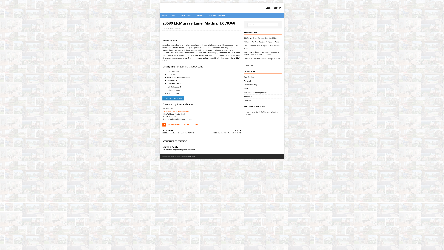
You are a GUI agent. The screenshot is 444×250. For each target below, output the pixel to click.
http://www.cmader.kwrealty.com (175, 111)
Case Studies (186, 15)
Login (268, 8)
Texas (196, 125)
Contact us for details (173, 98)
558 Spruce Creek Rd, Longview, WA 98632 (260, 38)
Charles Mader (174, 125)
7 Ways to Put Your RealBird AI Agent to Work (261, 42)
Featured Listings (217, 15)
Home (164, 15)
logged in (176, 150)
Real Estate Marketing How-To (255, 92)
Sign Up (277, 8)
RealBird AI (248, 96)
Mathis (187, 125)
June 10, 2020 (168, 29)
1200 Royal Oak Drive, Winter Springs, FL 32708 (262, 59)
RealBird (249, 65)
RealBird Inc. (191, 157)
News (174, 15)
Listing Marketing (250, 85)
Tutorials (247, 100)
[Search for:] (263, 25)
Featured (178, 29)
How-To (200, 15)
